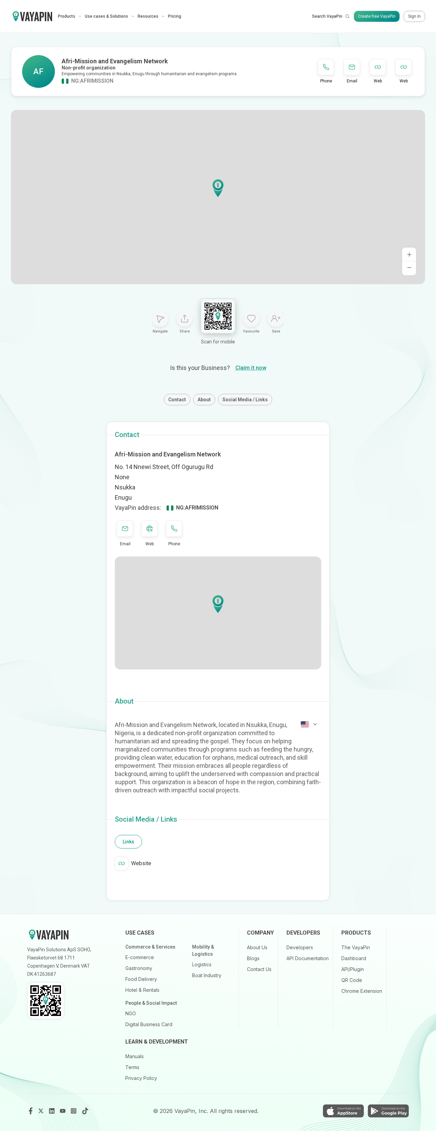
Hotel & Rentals (142, 990)
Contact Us (259, 969)
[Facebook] (30, 1111)
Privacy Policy (141, 1078)
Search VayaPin (327, 16)
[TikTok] (85, 1111)
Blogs (253, 958)
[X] (41, 1111)
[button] (218, 188)
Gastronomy (138, 968)
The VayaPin (355, 947)
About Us (257, 947)
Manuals (134, 1056)
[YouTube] (63, 1111)
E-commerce (139, 957)
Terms (132, 1067)
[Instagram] (74, 1111)
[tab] (128, 842)
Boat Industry (206, 975)
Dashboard (353, 958)
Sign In (414, 16)
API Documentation (307, 958)
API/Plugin (352, 969)
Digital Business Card (148, 1024)
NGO (130, 1013)
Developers (299, 947)
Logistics (202, 964)
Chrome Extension (361, 991)
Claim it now (250, 368)
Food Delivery (141, 979)
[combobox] (309, 724)
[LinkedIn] (52, 1111)
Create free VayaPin (376, 16)
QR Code (351, 980)
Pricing (174, 16)
